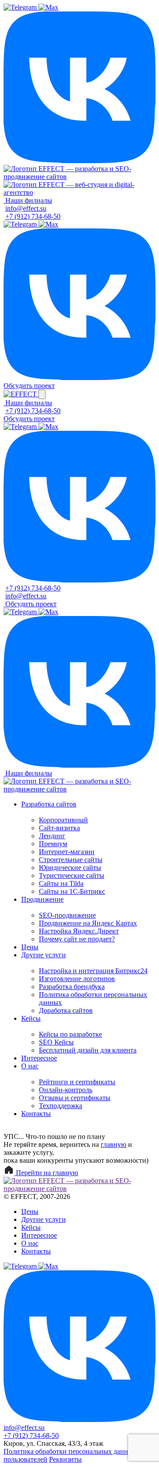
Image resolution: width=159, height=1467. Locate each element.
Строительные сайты (70, 859)
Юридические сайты (70, 867)
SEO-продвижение (67, 915)
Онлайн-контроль (65, 1090)
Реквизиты (65, 1459)
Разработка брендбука (72, 986)
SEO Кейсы (56, 1042)
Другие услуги (43, 955)
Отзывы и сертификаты (74, 1097)
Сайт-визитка (59, 828)
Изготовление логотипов (77, 978)
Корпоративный (63, 820)
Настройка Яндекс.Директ (79, 931)
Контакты (36, 1113)
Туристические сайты (71, 875)
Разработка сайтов (48, 804)
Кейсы (31, 1018)
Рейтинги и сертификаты (77, 1082)
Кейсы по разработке (70, 1034)
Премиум (53, 843)
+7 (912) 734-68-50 (33, 216)
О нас (29, 1066)
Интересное (39, 1058)
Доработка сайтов (66, 1010)
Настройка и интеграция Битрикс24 (93, 970)
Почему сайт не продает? (77, 939)
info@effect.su (25, 208)
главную (113, 1144)
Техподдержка (60, 1105)
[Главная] (79, 176)
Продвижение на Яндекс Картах (88, 923)
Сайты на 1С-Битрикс (72, 891)
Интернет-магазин (67, 851)
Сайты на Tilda (61, 883)
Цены (29, 947)
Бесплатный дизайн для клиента (87, 1050)
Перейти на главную (46, 1172)
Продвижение (42, 899)
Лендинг (52, 836)
